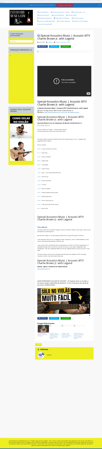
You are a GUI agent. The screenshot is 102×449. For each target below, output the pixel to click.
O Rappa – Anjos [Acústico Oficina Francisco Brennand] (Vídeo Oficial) (66, 335)
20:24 (38, 176)
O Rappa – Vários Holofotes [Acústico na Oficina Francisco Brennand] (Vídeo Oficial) (55, 336)
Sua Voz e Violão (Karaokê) (46, 21)
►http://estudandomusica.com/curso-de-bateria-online (61, 112)
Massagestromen (42, 0)
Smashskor (2, 2)
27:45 (38, 184)
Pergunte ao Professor (62, 18)
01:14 (38, 153)
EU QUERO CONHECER (64, 5)
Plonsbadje (49, 0)
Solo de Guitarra (78, 18)
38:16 (38, 196)
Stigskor (99, 0)
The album (42, 227)
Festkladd (82, 0)
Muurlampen (3, 0)
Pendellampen (15, 0)
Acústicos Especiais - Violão (63, 42)
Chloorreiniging (27, 0)
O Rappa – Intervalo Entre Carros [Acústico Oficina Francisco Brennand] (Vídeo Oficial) (79, 336)
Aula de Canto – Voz (79, 12)
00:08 (38, 149)
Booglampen (8, 0)
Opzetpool (54, 0)
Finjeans (64, 0)
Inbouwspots (21, 0)
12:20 (38, 168)
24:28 (38, 180)
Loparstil (95, 0)
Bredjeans (78, 0)
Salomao (50, 42)
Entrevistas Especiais (45, 18)
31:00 (38, 188)
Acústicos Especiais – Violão (61, 12)
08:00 (38, 160)
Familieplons (59, 0)
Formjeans (73, 0)
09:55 (38, 164)
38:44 (38, 200)
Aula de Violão (72, 15)
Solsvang (87, 0)
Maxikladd (91, 0)
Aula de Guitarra (44, 15)
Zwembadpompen (35, 0)
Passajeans (68, 0)
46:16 (38, 208)
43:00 (38, 204)
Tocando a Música (64, 21)
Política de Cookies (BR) (44, 24)
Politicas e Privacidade (80, 21)
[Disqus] (64, 378)
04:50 (38, 157)
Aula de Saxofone (58, 15)
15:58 (38, 172)
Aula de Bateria (43, 12)
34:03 (38, 192)
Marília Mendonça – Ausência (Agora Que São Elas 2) (42, 335)
